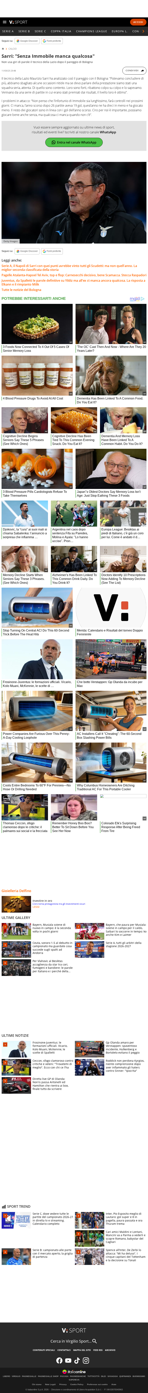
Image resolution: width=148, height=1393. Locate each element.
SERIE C (40, 31)
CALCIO (12, 49)
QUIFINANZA (125, 1376)
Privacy (63, 1384)
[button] (143, 31)
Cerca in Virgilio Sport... (71, 1341)
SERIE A (8, 31)
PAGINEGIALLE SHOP (48, 1376)
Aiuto (113, 1384)
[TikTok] (77, 1362)
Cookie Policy (76, 1384)
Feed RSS (98, 1350)
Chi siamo (36, 1384)
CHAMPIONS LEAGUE (91, 31)
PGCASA (64, 1376)
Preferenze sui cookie (97, 1384)
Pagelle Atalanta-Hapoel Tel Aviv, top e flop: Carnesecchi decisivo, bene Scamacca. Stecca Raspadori (74, 275)
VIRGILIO (16, 1376)
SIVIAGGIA (113, 1376)
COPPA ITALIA (61, 31)
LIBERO (6, 1376)
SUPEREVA (74, 1380)
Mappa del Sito (82, 1350)
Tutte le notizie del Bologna (21, 290)
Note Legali (50, 1384)
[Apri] (4, 22)
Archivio (110, 1350)
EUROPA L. (120, 31)
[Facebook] (59, 1362)
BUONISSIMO (139, 1376)
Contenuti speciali (44, 1350)
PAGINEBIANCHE (78, 1376)
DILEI (103, 1376)
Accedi (138, 22)
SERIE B (24, 31)
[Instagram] (86, 1362)
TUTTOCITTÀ (93, 1376)
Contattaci (64, 1350)
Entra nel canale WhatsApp (76, 142)
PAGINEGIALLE (29, 1376)
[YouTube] (68, 1362)
